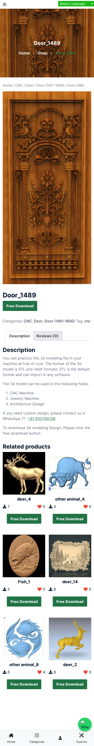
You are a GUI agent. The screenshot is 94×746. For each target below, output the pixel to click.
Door (30, 85)
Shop (42, 53)
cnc (87, 321)
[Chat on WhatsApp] (85, 724)
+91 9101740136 (41, 418)
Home (24, 53)
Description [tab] (19, 336)
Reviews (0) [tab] (47, 336)
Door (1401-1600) (50, 85)
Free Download (20, 306)
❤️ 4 (41, 672)
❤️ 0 (41, 506)
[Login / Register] (60, 738)
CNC (19, 85)
